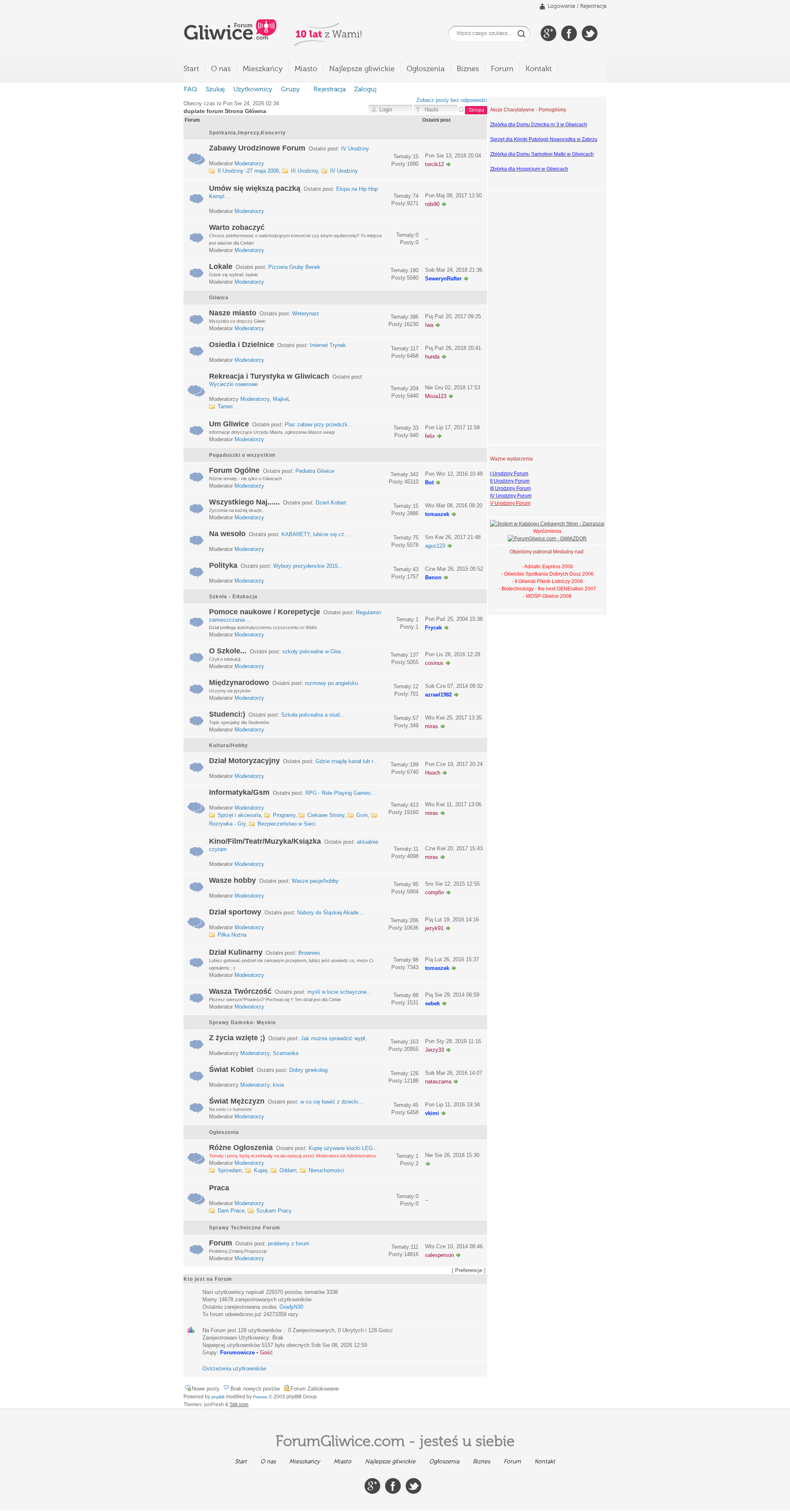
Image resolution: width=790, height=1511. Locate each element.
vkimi (432, 1113)
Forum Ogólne (234, 470)
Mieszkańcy (263, 69)
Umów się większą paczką (254, 188)
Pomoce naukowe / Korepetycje (264, 612)
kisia (278, 1085)
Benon (433, 577)
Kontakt (538, 69)
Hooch (432, 773)
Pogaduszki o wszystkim (242, 455)
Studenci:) (227, 714)
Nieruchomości (326, 1170)
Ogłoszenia (426, 69)
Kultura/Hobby (228, 745)
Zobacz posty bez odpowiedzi (451, 100)
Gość (266, 1352)
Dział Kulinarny (236, 952)
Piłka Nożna (232, 935)
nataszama (438, 1081)
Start (191, 69)
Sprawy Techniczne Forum (244, 1228)
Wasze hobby (232, 880)
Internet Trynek (328, 345)
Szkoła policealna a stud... (312, 715)
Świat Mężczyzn (237, 1101)
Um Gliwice (229, 424)
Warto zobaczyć (237, 227)
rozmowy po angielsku (331, 683)
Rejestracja (593, 6)
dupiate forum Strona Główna (225, 111)
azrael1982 (438, 695)
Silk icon (239, 1404)
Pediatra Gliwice (314, 471)
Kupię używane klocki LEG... (343, 1148)
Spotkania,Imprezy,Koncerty (247, 133)
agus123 (435, 546)
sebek (432, 1003)
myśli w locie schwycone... (339, 992)
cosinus (434, 663)
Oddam (288, 1170)
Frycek (433, 628)
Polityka (223, 565)
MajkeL (281, 399)
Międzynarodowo (239, 682)
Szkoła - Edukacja (233, 596)
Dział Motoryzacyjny (244, 761)
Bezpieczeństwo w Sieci (287, 824)
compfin (434, 892)
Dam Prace (231, 1211)
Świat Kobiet (231, 1069)
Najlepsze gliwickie (362, 69)
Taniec (225, 406)
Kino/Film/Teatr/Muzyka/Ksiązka (265, 841)
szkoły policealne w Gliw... (313, 651)
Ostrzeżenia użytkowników (234, 1368)
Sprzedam (230, 1170)
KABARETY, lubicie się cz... (315, 534)
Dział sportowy (235, 912)
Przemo (260, 1397)
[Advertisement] (523, 316)
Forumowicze (237, 1352)
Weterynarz (305, 313)
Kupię (260, 1170)
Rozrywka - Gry (227, 824)
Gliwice (219, 298)
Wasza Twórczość (240, 991)
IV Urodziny (355, 149)
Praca (219, 1188)
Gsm (362, 815)
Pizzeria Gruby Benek (294, 267)
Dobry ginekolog (308, 1070)
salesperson (439, 1255)
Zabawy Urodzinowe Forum (257, 148)
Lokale (220, 266)
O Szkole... (227, 651)
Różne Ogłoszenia (241, 1147)
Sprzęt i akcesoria (239, 815)
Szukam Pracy (274, 1211)
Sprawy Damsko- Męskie (242, 1022)
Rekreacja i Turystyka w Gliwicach (269, 376)
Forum (502, 69)
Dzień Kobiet (331, 503)
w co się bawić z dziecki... (331, 1102)
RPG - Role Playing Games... (340, 793)
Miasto (306, 69)
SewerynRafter (443, 278)
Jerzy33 (434, 1050)
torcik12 (434, 164)
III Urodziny (304, 171)
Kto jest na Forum (208, 1279)
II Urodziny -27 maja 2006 (248, 171)
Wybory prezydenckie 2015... (308, 566)
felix (430, 436)
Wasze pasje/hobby (315, 881)
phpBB (218, 1397)
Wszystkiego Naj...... (244, 502)
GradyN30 (291, 1307)
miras (431, 726)
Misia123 (435, 396)
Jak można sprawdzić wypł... (335, 1038)
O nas (221, 69)
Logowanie (561, 6)
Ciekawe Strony (325, 815)
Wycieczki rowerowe (233, 384)
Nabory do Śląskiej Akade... (330, 912)
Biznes (468, 69)
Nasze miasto (232, 313)
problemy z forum (288, 1243)
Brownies (309, 953)
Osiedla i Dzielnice (241, 344)
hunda (432, 357)
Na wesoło (227, 534)
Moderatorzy (249, 163)
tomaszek (437, 514)
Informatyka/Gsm (239, 792)
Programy (284, 815)
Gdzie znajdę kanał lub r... (347, 761)
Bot (429, 482)
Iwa (429, 325)
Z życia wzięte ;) (237, 1038)
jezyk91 (434, 928)
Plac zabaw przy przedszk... (319, 424)
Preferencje (468, 1270)
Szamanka (285, 1053)
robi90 (432, 204)
